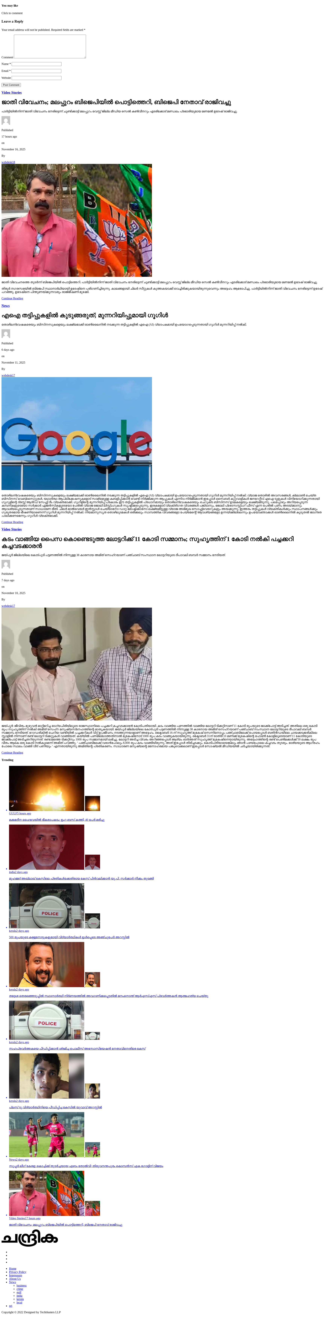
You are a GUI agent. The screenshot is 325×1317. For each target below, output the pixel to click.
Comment (7, 57)
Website (6, 77)
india (19, 1295)
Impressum (15, 1275)
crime (20, 1288)
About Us (15, 1278)
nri (10, 1305)
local (19, 1302)
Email (6, 70)
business (22, 1285)
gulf (19, 1292)
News (12, 1282)
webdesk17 (8, 375)
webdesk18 (8, 162)
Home (12, 1268)
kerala (20, 1299)
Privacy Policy (17, 1272)
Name (6, 63)
